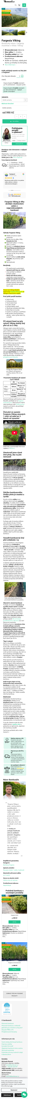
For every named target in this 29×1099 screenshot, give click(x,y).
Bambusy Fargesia (8, 865)
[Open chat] (24, 1094)
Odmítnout (7, 1095)
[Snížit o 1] (22, 77)
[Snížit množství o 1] (17, 116)
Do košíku (16, 121)
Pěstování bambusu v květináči (11, 1025)
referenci (12, 448)
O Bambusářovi (6, 1054)
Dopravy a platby (7, 1044)
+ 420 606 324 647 (12, 1067)
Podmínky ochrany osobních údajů (12, 1052)
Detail (14, 922)
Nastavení (14, 1090)
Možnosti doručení (8, 103)
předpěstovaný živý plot (10, 357)
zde (11, 1086)
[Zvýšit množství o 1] (25, 116)
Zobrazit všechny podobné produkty (14, 995)
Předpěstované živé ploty (9, 1032)
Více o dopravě (17, 157)
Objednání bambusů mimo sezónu (12, 1048)
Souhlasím (20, 1095)
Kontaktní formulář (7, 1046)
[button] (16, 724)
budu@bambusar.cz (12, 1065)
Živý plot (5, 870)
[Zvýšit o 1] (22, 75)
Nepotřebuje (7, 885)
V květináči (21, 870)
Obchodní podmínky (8, 1050)
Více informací (10, 65)
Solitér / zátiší (13, 870)
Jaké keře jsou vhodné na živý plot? (12, 1028)
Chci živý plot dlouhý (9, 76)
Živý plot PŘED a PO (7, 1030)
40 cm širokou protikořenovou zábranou (12, 619)
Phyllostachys (20, 404)
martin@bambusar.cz (12, 1076)
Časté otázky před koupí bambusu (12, 1042)
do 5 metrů (6, 875)
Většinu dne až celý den (10, 880)
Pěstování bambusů (8, 1023)
